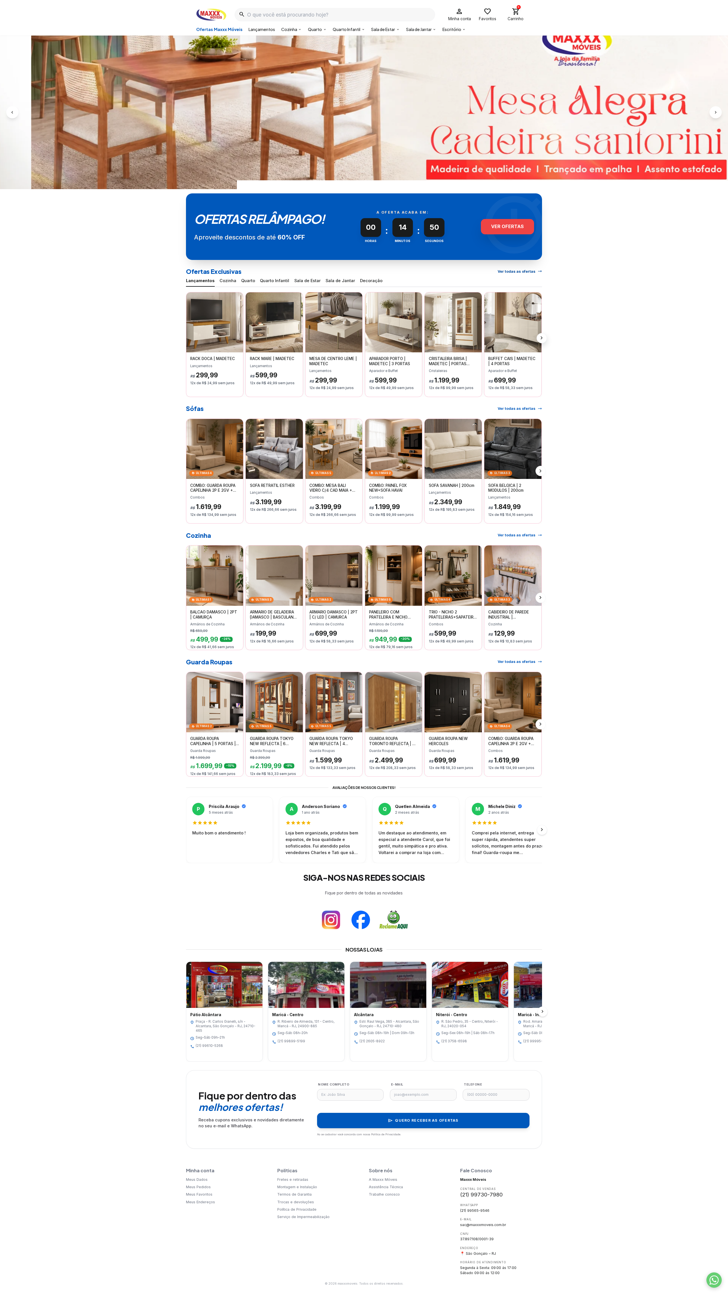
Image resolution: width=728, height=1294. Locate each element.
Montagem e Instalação (297, 1187)
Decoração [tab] (371, 280)
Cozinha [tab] (228, 280)
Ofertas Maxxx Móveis (219, 29)
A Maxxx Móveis (383, 1179)
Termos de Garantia (294, 1194)
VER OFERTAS (507, 226)
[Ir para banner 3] (366, 182)
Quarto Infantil (349, 29)
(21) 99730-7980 (481, 1194)
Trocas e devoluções (295, 1202)
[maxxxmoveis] (211, 15)
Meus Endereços (200, 1202)
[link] (215, 344)
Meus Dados (197, 1179)
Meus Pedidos (198, 1187)
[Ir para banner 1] (355, 182)
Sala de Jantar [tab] (340, 280)
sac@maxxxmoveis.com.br (483, 1225)
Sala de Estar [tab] (307, 280)
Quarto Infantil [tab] (274, 280)
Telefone (473, 1084)
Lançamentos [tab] (200, 280)
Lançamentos (262, 29)
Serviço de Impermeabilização (303, 1217)
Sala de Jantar (421, 29)
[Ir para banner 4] (372, 182)
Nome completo (333, 1084)
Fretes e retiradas (292, 1179)
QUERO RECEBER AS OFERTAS (423, 1120)
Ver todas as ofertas (520, 271)
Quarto (317, 29)
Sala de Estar (385, 29)
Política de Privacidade (297, 1209)
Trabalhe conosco (384, 1194)
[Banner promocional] (364, 112)
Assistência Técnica (386, 1187)
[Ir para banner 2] (361, 182)
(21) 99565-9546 (474, 1210)
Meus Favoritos (199, 1194)
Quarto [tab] (248, 280)
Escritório (454, 29)
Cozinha (291, 29)
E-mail (397, 1084)
